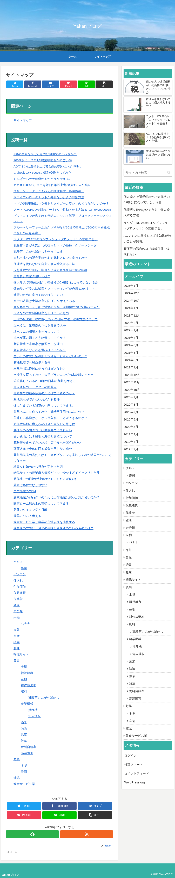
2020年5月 (131, 427)
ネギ (24, 765)
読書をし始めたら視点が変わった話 (38, 466)
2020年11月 (132, 382)
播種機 (33, 710)
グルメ (18, 562)
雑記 (17, 778)
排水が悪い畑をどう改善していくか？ (40, 337)
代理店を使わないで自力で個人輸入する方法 (46, 264)
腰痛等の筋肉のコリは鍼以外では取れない (43, 430)
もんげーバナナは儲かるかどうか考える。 (43, 179)
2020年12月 (132, 375)
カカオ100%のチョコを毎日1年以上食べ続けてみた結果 (52, 185)
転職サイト (21, 654)
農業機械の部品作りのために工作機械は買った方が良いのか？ (57, 497)
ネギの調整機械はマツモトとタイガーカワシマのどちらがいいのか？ (61, 203)
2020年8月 (131, 404)
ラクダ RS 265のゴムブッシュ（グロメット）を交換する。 (56, 239)
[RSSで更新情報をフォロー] (86, 834)
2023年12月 (132, 315)
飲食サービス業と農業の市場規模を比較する (44, 522)
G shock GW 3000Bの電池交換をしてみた (42, 172)
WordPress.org (134, 782)
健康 (17, 605)
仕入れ (18, 580)
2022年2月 (131, 323)
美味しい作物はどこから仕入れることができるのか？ (50, 418)
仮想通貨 (20, 593)
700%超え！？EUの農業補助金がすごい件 (43, 160)
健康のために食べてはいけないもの (38, 294)
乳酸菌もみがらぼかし (43, 697)
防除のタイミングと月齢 (30, 509)
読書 (17, 642)
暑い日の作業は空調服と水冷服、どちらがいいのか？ (50, 356)
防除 (24, 728)
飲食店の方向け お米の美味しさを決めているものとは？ (53, 528)
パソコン (20, 574)
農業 (17, 660)
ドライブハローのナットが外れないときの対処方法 (49, 197)
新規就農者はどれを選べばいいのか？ (40, 350)
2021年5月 (131, 352)
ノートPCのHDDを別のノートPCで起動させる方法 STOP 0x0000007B (62, 209)
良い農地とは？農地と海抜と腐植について (43, 436)
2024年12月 (132, 293)
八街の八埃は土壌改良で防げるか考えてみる (44, 301)
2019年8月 (131, 441)
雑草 (24, 741)
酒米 (24, 722)
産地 (24, 679)
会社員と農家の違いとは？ (32, 276)
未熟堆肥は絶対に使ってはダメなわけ (40, 368)
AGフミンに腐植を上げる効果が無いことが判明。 (48, 166)
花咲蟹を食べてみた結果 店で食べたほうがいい (47, 442)
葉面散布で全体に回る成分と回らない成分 (43, 448)
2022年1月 (131, 330)
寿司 (24, 568)
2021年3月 (131, 360)
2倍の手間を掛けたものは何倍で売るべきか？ (45, 154)
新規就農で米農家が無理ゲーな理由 (38, 344)
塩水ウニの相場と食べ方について (37, 331)
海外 (17, 630)
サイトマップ (23, 120)
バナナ (25, 623)
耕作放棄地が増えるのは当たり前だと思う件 (44, 424)
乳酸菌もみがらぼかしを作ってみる (38, 251)
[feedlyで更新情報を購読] (32, 834)
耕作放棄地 (28, 685)
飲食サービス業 (24, 784)
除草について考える (27, 516)
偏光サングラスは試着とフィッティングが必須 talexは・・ (54, 288)
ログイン (130, 755)
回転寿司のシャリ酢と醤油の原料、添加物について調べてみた (57, 307)
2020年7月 (131, 412)
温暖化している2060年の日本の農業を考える (45, 381)
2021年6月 (131, 345)
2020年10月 (132, 390)
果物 (17, 617)
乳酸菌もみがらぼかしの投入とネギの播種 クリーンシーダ (55, 245)
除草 (24, 734)
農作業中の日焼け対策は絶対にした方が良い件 (46, 479)
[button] (169, 173)
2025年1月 (131, 285)
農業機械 (27, 704)
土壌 (24, 667)
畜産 (17, 636)
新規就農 (27, 673)
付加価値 (20, 586)
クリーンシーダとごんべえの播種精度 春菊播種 (49, 191)
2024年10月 (132, 300)
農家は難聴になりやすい (30, 485)
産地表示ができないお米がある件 (37, 399)
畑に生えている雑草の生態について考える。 (44, 405)
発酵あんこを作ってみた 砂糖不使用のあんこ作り (49, 411)
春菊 (24, 771)
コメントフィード (136, 773)
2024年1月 (131, 308)
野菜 (17, 759)
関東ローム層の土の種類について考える (41, 503)
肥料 (24, 691)
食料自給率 (28, 747)
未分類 (18, 611)
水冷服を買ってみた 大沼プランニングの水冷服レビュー (53, 374)
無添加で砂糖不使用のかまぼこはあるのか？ (44, 393)
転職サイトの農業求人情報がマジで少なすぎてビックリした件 (57, 472)
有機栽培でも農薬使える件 (32, 362)
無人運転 (34, 716)
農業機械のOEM (25, 491)
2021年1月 (131, 367)
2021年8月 (131, 337)
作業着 (18, 599)
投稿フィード (133, 764)
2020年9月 (131, 397)
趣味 (17, 648)
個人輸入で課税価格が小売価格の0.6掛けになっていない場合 (56, 282)
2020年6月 (131, 419)
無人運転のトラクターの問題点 (35, 387)
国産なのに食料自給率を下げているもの (41, 313)
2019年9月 (131, 434)
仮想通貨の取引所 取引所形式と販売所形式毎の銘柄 (50, 270)
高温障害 (27, 753)
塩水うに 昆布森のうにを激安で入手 (40, 325)
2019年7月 (131, 449)
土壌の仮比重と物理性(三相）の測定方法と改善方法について (56, 319)
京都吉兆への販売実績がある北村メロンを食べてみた (50, 257)
